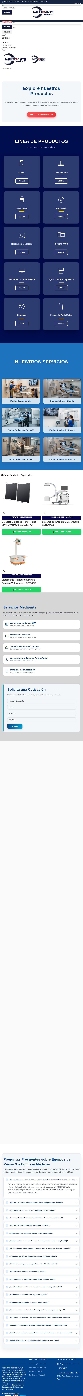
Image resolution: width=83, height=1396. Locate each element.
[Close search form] (2, 2)
